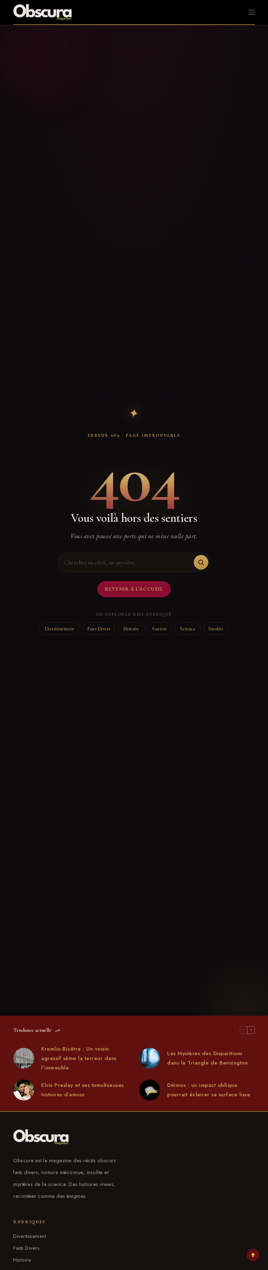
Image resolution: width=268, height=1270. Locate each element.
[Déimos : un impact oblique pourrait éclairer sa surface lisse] (149, 1090)
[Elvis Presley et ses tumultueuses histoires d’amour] (23, 1090)
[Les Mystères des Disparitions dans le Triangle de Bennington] (149, 1058)
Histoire (131, 628)
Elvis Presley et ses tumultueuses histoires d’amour (82, 1089)
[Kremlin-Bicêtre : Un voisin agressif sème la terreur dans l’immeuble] (23, 1058)
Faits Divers (98, 628)
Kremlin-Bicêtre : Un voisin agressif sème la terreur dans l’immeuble (79, 1058)
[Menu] (251, 12)
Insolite (215, 628)
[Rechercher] (201, 562)
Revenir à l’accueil (134, 589)
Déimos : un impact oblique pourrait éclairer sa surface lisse (208, 1089)
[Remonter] (253, 1255)
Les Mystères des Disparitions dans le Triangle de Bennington (207, 1058)
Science (188, 628)
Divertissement (59, 628)
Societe (159, 628)
